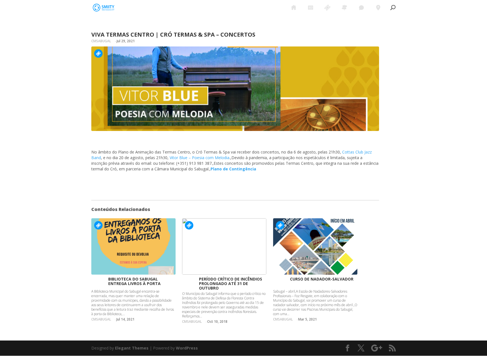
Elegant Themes (132, 348)
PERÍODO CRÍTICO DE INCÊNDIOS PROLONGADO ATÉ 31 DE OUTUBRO (230, 283)
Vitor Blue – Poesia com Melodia (199, 157)
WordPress (187, 348)
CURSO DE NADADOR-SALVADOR (321, 279)
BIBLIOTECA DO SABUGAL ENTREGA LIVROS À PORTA (134, 281)
